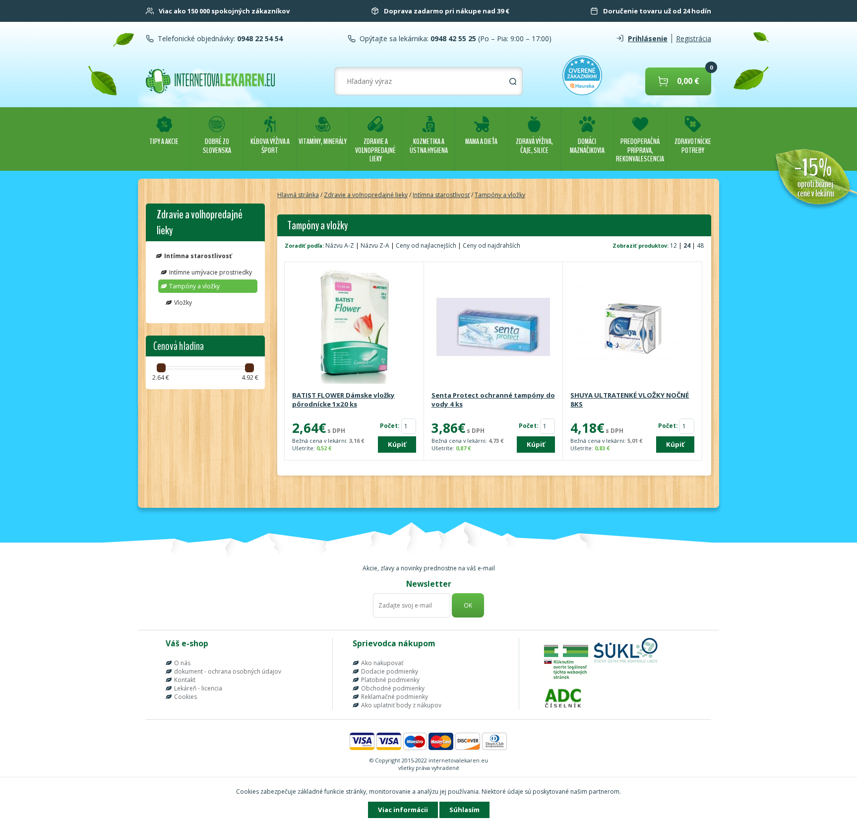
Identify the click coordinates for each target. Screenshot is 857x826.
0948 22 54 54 (259, 38)
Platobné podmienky (390, 680)
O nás (182, 663)
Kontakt (184, 680)
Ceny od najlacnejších (426, 245)
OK (468, 605)
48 (700, 245)
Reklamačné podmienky (394, 696)
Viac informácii (403, 809)
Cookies (185, 696)
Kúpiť (397, 444)
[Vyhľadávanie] (513, 81)
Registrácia (693, 38)
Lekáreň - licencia (198, 688)
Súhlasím (464, 809)
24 (687, 245)
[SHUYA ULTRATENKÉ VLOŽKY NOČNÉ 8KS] (632, 328)
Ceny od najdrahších (491, 245)
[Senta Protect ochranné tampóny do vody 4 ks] (493, 328)
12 (674, 245)
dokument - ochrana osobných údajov (227, 671)
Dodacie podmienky (389, 671)
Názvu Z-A (375, 245)
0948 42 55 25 (452, 38)
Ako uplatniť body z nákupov (401, 705)
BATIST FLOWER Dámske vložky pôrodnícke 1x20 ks (343, 400)
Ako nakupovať (382, 663)
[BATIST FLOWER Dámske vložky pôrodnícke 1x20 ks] (354, 328)
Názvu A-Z (339, 245)
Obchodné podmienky (393, 688)
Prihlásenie (648, 38)
